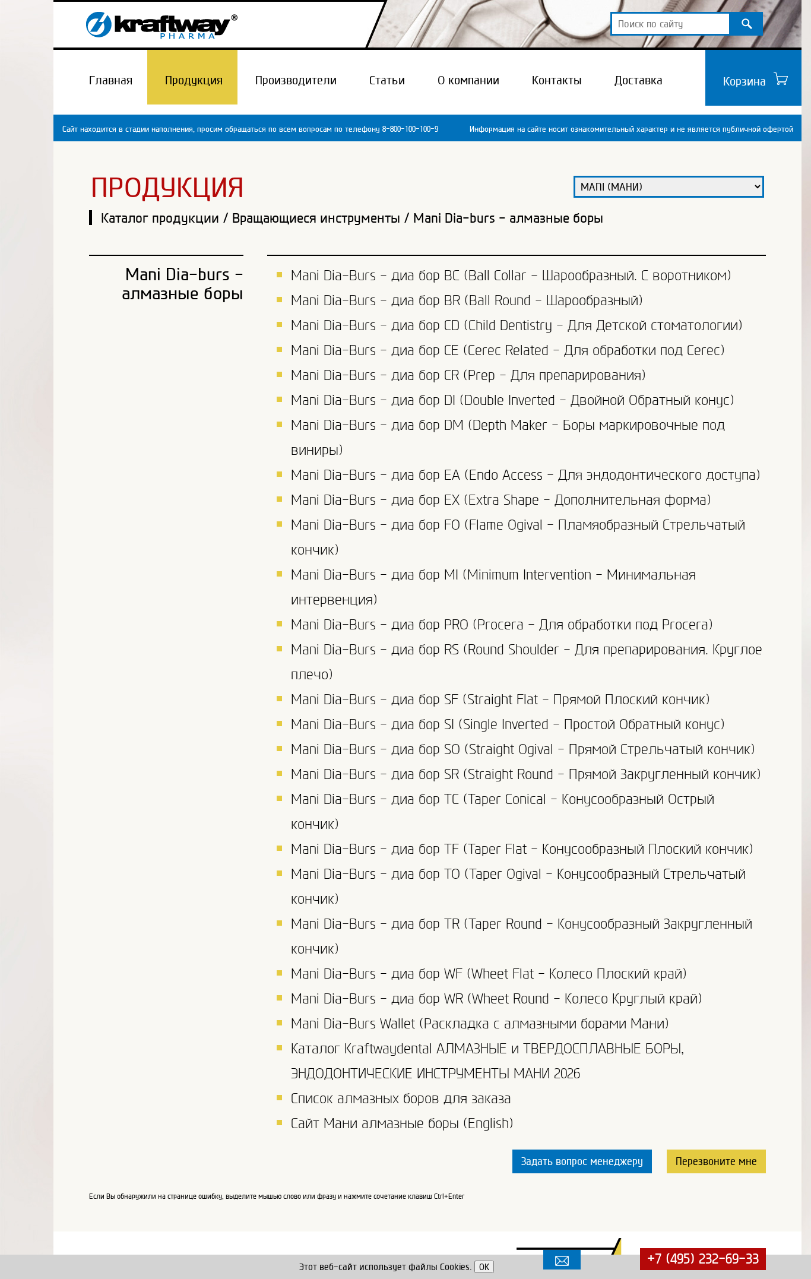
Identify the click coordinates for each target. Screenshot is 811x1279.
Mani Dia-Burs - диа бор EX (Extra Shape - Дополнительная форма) (501, 500)
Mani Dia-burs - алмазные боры (508, 217)
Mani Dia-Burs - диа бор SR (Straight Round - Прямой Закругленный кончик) (526, 774)
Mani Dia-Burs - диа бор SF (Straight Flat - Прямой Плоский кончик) (500, 699)
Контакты (557, 80)
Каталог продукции (160, 217)
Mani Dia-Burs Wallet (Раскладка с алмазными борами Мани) (480, 1023)
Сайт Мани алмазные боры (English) (402, 1123)
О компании (468, 80)
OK (484, 1266)
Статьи (387, 80)
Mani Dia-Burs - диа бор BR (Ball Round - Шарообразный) (467, 300)
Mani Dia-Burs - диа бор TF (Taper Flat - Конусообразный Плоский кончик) (522, 849)
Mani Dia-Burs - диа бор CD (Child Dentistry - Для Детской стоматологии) (517, 325)
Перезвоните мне (716, 1161)
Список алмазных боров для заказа (401, 1098)
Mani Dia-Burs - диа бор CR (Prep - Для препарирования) (468, 375)
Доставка (638, 80)
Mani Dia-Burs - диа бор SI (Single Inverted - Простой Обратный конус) (508, 724)
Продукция (194, 80)
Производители (296, 80)
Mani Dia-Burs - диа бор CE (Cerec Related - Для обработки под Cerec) (508, 350)
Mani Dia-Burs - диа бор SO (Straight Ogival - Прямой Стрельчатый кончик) (523, 749)
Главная (110, 80)
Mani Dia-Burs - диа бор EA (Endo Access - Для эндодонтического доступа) (526, 475)
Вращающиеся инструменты (316, 217)
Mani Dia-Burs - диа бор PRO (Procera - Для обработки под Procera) (502, 624)
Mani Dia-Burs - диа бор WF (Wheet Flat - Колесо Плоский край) (489, 974)
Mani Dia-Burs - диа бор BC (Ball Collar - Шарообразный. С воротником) (511, 275)
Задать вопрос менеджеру (582, 1161)
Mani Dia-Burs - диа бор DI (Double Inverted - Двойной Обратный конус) (512, 400)
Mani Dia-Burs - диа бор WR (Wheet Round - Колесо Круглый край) (496, 998)
